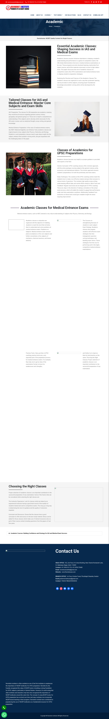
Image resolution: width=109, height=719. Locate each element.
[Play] (72, 588)
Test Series (58, 15)
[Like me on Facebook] (91, 2)
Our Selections (70, 15)
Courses (47, 15)
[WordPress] (65, 588)
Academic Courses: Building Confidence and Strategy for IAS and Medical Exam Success (39, 533)
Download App (98, 15)
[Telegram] (68, 588)
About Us (39, 15)
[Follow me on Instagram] (98, 2)
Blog (79, 15)
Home (32, 15)
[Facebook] (57, 588)
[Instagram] (61, 588)
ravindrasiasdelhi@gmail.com (15, 2)
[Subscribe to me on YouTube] (93, 2)
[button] (54, 533)
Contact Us (87, 15)
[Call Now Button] (4, 707)
